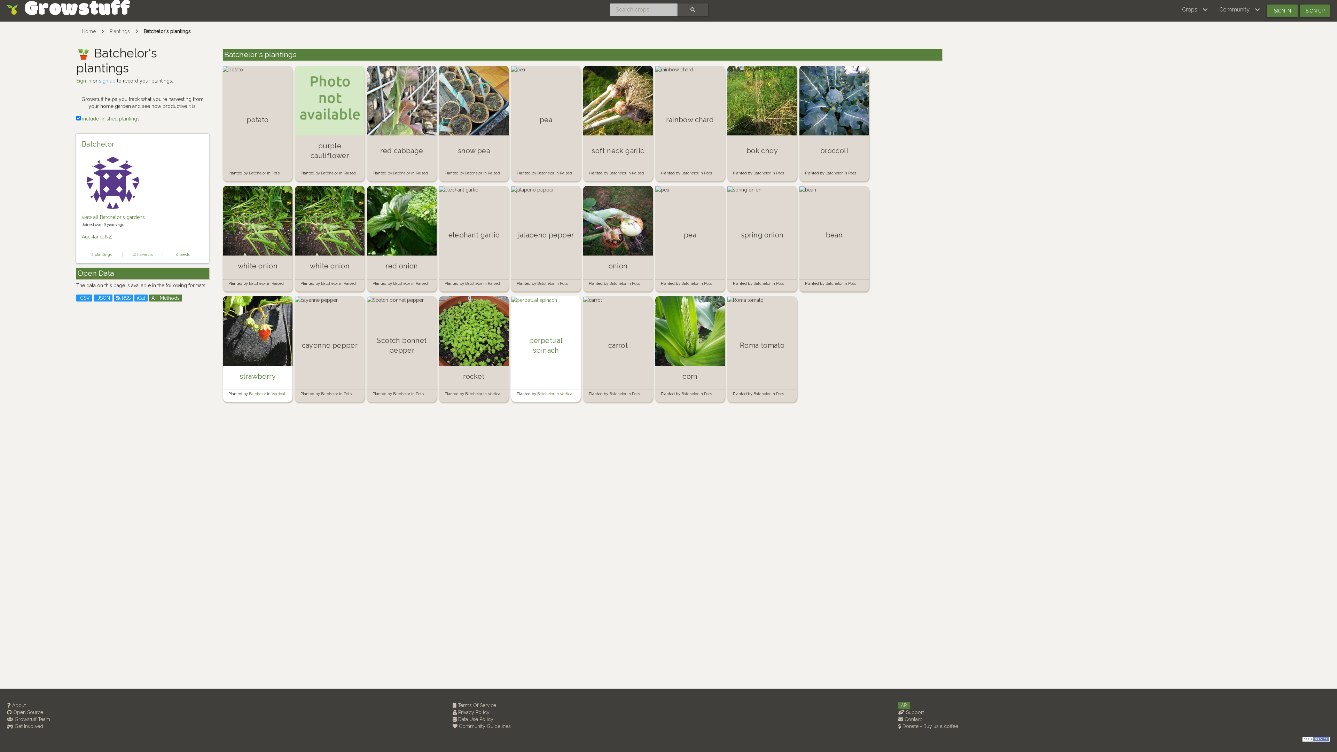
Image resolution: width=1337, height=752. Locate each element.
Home (89, 31)
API (904, 705)
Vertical (278, 393)
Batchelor (98, 144)
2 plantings (102, 254)
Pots (276, 173)
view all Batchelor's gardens (113, 217)
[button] (1195, 9)
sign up (107, 81)
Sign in (1282, 11)
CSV (84, 298)
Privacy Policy (473, 712)
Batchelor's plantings (167, 31)
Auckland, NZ (97, 237)
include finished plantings (110, 119)
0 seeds (183, 254)
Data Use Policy (475, 719)
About (18, 705)
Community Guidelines (484, 726)
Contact (912, 719)
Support (914, 712)
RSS (125, 298)
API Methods (165, 298)
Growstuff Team (31, 719)
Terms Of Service (476, 705)
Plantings (120, 31)
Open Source (27, 712)
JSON (103, 298)
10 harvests (142, 254)
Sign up (1315, 11)
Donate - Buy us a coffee (929, 726)
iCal (141, 298)
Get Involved (28, 726)
